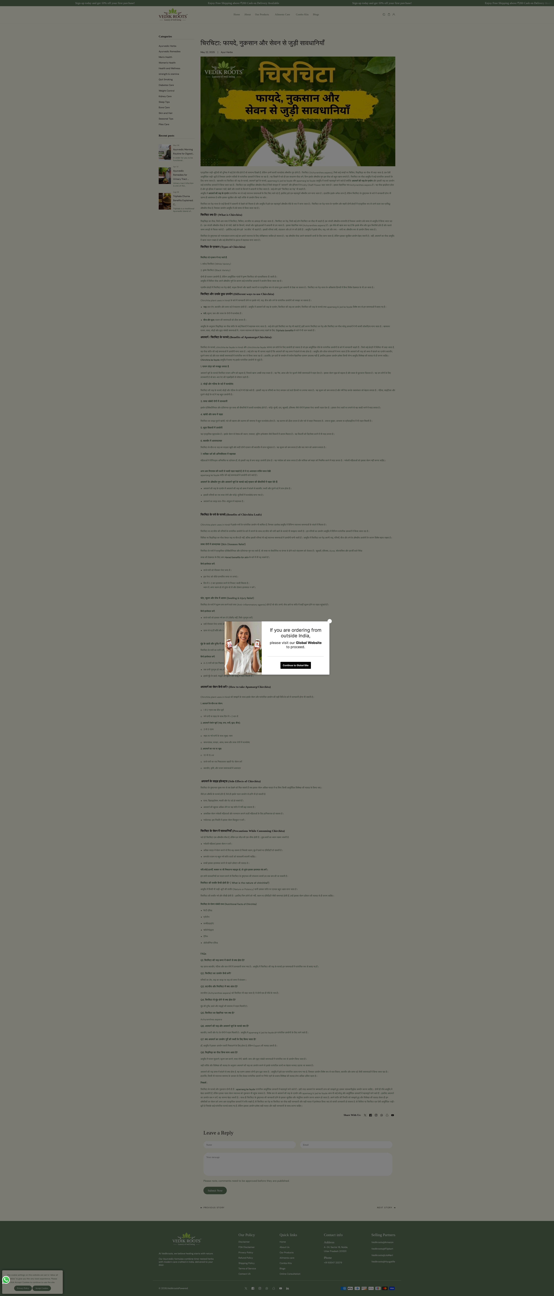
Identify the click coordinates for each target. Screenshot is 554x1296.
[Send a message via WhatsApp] (6, 1279)
